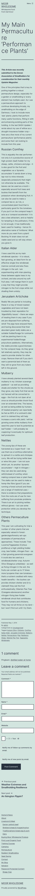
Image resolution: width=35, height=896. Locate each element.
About (3, 818)
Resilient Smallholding (10, 853)
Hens (5, 834)
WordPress (22, 888)
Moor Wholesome (12, 883)
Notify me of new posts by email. (15, 759)
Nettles (3, 635)
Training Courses (8, 844)
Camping (4, 847)
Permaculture (12, 635)
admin (6, 625)
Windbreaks (5, 640)
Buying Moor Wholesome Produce (14, 837)
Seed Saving (6, 856)
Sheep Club (7, 872)
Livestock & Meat (8, 821)
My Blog (4, 863)
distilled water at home (21, 660)
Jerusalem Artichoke (18, 633)
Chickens (20, 630)
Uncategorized (18, 628)
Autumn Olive (12, 630)
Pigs (18, 635)
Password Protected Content (12, 869)
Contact (4, 859)
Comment (6, 679)
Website (4, 725)
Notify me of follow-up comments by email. (17, 749)
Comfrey (28, 630)
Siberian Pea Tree (13, 638)
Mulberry (29, 633)
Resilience (24, 635)
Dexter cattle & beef (10, 825)
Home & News (7, 815)
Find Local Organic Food (11, 840)
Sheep (3, 638)
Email (4, 714)
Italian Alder (5, 633)
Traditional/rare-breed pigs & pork (16, 831)
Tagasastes (24, 638)
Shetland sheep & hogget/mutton (16, 828)
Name (4, 702)
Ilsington (4, 866)
